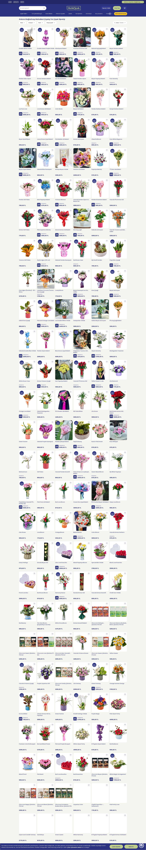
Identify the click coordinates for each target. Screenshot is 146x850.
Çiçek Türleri (23, 13)
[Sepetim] (124, 8)
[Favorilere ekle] (34, 29)
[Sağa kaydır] (110, 14)
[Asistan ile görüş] (141, 845)
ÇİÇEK (9, 2)
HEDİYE (22, 2)
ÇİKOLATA (16, 2)
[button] (32, 8)
